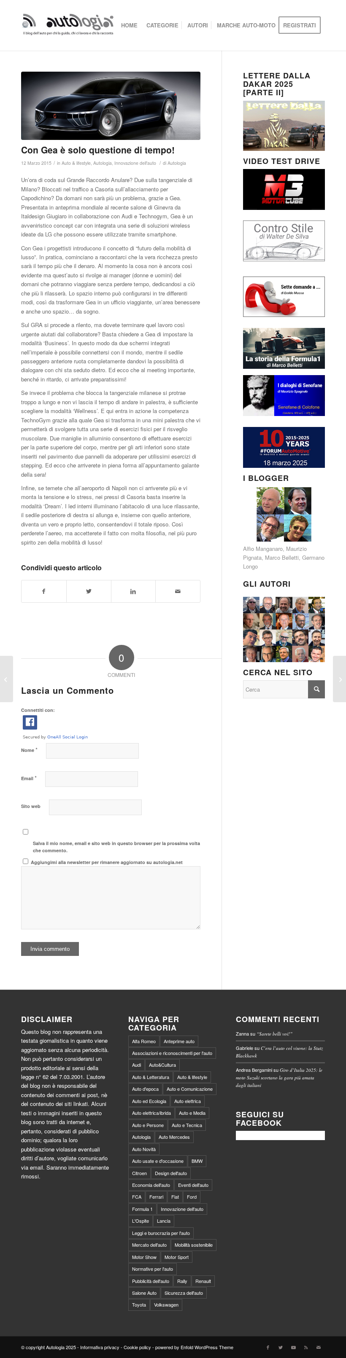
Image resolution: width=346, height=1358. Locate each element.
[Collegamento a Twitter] (280, 1347)
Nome (29, 750)
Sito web (31, 806)
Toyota (139, 1304)
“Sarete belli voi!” (274, 1034)
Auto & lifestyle (76, 163)
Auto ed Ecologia (149, 1101)
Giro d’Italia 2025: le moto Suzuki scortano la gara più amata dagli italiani (279, 1077)
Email (29, 778)
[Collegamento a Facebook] (268, 1347)
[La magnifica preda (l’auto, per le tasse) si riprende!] (6, 679)
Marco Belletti (282, 557)
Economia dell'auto (151, 1184)
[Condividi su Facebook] (44, 591)
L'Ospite (140, 1220)
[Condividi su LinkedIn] (133, 591)
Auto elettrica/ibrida (151, 1112)
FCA (136, 1196)
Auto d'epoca (145, 1088)
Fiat (175, 1196)
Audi (136, 1064)
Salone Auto (144, 1292)
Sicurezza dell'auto (184, 1292)
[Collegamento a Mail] (318, 1347)
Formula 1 (142, 1208)
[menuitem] (129, 25)
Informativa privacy (99, 1347)
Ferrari (156, 1196)
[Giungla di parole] (339, 679)
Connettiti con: (38, 710)
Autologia (102, 163)
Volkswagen (166, 1304)
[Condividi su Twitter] (89, 591)
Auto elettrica (187, 1101)
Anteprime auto (179, 1041)
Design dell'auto (171, 1173)
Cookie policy (137, 1347)
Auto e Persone (148, 1125)
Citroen (139, 1173)
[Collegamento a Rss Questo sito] (306, 1347)
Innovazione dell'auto (135, 163)
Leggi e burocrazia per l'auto (161, 1232)
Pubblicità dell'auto (150, 1280)
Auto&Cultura (162, 1064)
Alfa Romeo (144, 1041)
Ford (192, 1196)
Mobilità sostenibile (194, 1244)
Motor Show (144, 1256)
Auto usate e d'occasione (158, 1160)
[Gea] (110, 106)
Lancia (163, 1220)
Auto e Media (192, 1112)
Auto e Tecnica (187, 1125)
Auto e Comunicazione (190, 1088)
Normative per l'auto (152, 1268)
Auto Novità (144, 1149)
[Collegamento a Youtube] (293, 1347)
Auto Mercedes (174, 1136)
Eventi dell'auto (193, 1184)
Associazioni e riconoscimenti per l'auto (172, 1052)
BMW (197, 1160)
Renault (203, 1280)
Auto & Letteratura (150, 1077)
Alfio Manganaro (263, 549)
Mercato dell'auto (149, 1244)
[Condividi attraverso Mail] (178, 591)
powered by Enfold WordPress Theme (194, 1347)
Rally (182, 1280)
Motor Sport (177, 1256)
